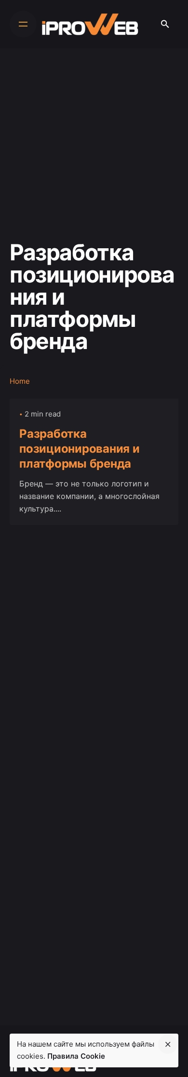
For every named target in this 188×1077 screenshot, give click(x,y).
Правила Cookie (76, 1056)
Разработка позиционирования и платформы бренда (79, 449)
